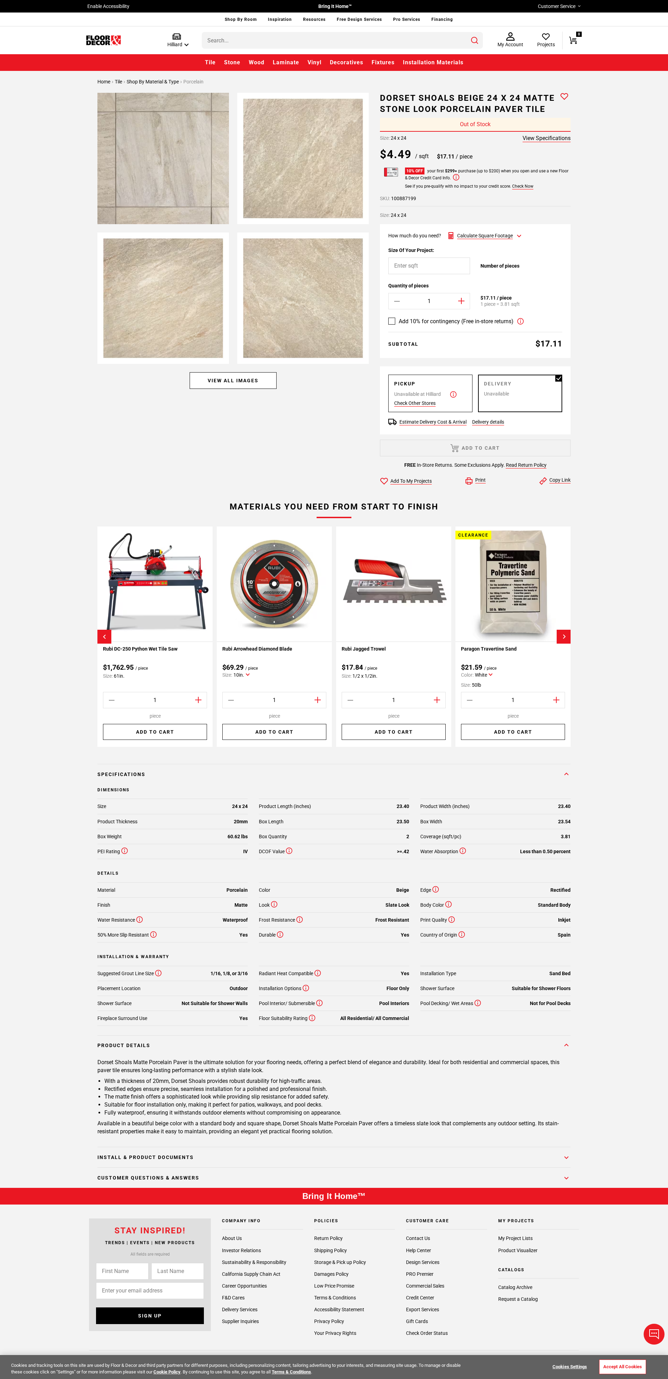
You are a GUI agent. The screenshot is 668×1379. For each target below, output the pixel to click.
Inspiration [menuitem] (280, 19)
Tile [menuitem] (210, 62)
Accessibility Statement (339, 1309)
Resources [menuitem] (314, 19)
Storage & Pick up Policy (340, 1262)
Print (480, 480)
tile (119, 81)
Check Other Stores (415, 403)
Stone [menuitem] (232, 62)
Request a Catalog (518, 1299)
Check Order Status (427, 1333)
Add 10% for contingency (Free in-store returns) (456, 321)
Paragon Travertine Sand (489, 649)
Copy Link (560, 480)
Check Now (522, 186)
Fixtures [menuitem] (383, 62)
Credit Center (420, 1297)
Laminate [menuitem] (286, 62)
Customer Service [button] (556, 6)
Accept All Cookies (622, 1366)
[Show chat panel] (654, 1334)
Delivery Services (239, 1309)
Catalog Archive (515, 1287)
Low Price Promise (334, 1285)
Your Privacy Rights (335, 1333)
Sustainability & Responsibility (254, 1262)
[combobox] (342, 40)
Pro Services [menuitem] (406, 19)
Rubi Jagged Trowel (364, 649)
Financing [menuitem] (442, 19)
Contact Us (418, 1238)
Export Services (422, 1309)
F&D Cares (233, 1297)
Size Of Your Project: (411, 250)
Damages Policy (331, 1273)
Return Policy (328, 1238)
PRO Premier (420, 1273)
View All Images (233, 380)
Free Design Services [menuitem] (359, 19)
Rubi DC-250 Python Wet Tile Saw (140, 649)
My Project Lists (515, 1238)
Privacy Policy (329, 1321)
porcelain (193, 81)
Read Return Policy (526, 465)
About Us (232, 1238)
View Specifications (547, 138)
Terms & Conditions (335, 1297)
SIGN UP (150, 1316)
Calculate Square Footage (485, 235)
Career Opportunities (244, 1285)
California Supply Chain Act (251, 1273)
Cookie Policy (167, 1371)
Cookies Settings (569, 1366)
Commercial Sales (425, 1285)
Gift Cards (417, 1321)
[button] (176, 40)
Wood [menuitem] (256, 62)
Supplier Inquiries (240, 1321)
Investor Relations (241, 1250)
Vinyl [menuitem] (314, 62)
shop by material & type (153, 81)
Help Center (418, 1250)
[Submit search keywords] (474, 40)
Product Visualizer (518, 1250)
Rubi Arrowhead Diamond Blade (257, 649)
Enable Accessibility (108, 6)
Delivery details (488, 422)
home (104, 81)
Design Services (422, 1262)
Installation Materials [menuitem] (433, 62)
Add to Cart (155, 732)
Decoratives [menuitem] (346, 62)
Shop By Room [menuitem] (241, 19)
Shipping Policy (330, 1250)
